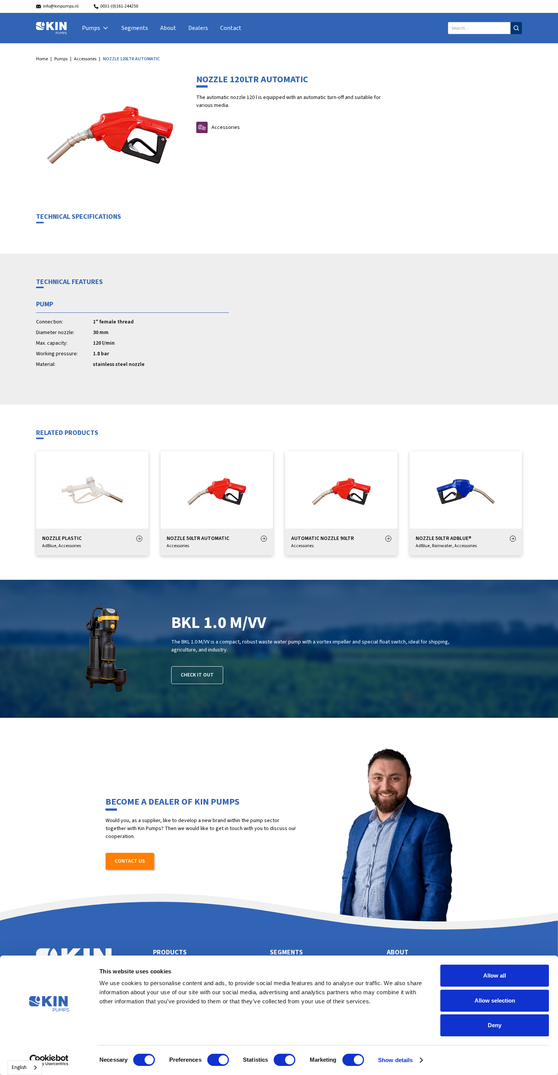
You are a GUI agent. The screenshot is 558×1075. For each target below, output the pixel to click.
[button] (95, 28)
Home (42, 59)
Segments (134, 28)
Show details (395, 1060)
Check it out (197, 675)
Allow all (494, 975)
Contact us (130, 861)
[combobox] (25, 1067)
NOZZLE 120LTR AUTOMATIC (131, 59)
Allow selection (494, 1000)
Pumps (61, 59)
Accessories (85, 59)
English (19, 1067)
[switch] (218, 1060)
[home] (51, 28)
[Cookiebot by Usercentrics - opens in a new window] (49, 1060)
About (168, 28)
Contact (230, 28)
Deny (494, 1025)
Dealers (198, 28)
